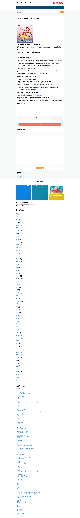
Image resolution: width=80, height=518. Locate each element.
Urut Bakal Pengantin (21, 507)
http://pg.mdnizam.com (37, 96)
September (18, 230)
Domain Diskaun (20, 413)
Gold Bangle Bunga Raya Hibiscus (24, 429)
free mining (19, 424)
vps (17, 512)
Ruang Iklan (19, 479)
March (17, 224)
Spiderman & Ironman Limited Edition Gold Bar (27, 494)
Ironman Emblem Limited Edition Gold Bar (26, 448)
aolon (18, 401)
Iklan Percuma (20, 444)
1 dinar (18, 388)
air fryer (18, 398)
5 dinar (18, 391)
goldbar (18, 439)
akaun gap (19, 400)
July (17, 213)
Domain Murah (20, 414)
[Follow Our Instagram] (57, 2)
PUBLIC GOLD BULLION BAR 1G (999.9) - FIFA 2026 (27, 472)
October (18, 221)
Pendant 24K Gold (21, 462)
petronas (19, 465)
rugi (18, 483)
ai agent (18, 395)
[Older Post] (42, 168)
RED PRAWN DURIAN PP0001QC (23, 477)
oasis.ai (18, 461)
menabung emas (20, 459)
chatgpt (18, 408)
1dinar (18, 390)
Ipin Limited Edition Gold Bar (23, 447)
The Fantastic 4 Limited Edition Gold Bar (25, 499)
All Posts (19, 176)
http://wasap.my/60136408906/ (24, 99)
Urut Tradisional (20, 511)
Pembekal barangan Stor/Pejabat (39, 186)
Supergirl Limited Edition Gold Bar (24, 496)
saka (18, 485)
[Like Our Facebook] (54, 2)
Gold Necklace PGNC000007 (23, 437)
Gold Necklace (20, 434)
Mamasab (19, 453)
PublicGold (19, 474)
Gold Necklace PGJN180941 (23, 435)
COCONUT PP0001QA (21, 409)
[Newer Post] (38, 168)
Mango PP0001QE (21, 455)
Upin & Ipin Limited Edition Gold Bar (24, 503)
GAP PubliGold (20, 427)
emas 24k (19, 420)
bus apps (19, 405)
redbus (18, 478)
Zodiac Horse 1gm (21, 513)
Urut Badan (19, 505)
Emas (18, 418)
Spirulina (19, 495)
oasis (18, 460)
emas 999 (19, 421)
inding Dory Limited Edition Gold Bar (55, 196)
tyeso (18, 501)
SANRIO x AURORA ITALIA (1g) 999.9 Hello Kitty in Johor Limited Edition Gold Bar (33, 486)
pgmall (18, 468)
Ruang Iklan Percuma (21, 481)
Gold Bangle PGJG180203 (22, 430)
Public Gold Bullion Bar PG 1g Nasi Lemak (25, 473)
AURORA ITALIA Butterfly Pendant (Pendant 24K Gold (28, 403)
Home (22, 7)
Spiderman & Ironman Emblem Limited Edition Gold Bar (29, 492)
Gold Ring (19, 438)
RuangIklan (19, 482)
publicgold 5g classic (21, 475)
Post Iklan (19, 175)
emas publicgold (20, 422)
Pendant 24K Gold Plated (22, 464)
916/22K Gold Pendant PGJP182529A (24, 394)
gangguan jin (20, 425)
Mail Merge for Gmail (25, 110)
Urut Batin (19, 508)
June (17, 215)
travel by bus (19, 500)
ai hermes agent (20, 396)
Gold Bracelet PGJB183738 (22, 433)
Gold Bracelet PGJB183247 (22, 431)
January (17, 243)
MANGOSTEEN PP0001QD (22, 456)
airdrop (18, 399)
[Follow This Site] (60, 2)
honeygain (19, 442)
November (18, 219)
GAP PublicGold (20, 426)
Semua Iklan (19, 178)
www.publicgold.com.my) (29, 62)
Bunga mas (19, 404)
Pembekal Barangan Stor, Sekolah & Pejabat (23, 186)
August (17, 212)
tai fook (18, 498)
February (18, 241)
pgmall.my (19, 470)
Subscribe (40, 124)
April (17, 223)
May (17, 216)
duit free (19, 416)
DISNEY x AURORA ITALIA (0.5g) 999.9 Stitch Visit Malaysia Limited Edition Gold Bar (34, 412)
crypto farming (20, 411)
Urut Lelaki (19, 509)
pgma (18, 466)
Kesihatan (19, 450)
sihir (18, 488)
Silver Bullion (20, 490)
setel (18, 487)
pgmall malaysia (20, 469)
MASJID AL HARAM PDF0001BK (23, 457)
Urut (18, 504)
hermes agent (20, 440)
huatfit (18, 443)
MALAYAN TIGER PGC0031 (22, 452)
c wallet (18, 407)
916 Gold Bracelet (20, 392)
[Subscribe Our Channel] (62, 2)
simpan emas (20, 491)
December (18, 218)
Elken (18, 417)
